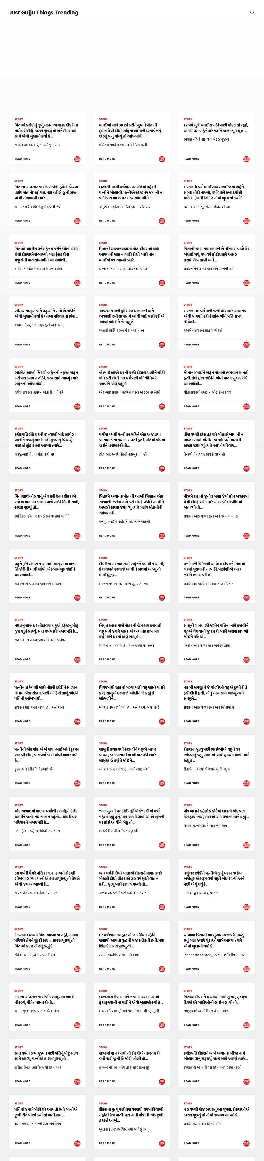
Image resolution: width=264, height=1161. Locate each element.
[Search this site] (252, 13)
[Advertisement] (132, 64)
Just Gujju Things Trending (43, 13)
